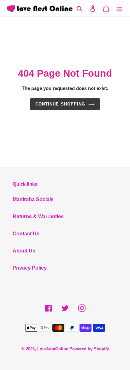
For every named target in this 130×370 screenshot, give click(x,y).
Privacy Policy (30, 268)
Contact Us (26, 233)
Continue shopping (60, 104)
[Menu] (119, 8)
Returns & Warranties (38, 216)
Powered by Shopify (89, 349)
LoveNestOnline (52, 349)
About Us (24, 250)
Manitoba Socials (33, 199)
